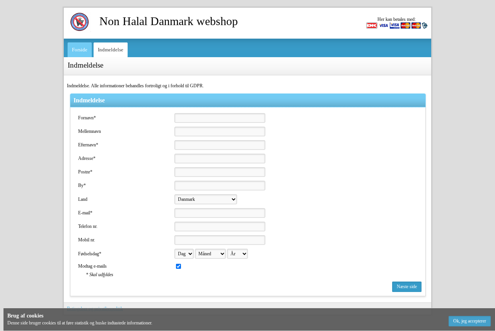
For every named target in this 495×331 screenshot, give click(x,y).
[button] (470, 321)
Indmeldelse (110, 50)
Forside (79, 50)
